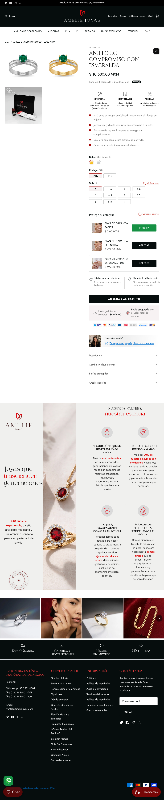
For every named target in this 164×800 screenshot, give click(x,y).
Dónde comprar (59, 699)
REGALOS (90, 31)
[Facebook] (10, 3)
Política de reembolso (98, 683)
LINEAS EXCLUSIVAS (111, 31)
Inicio (7, 41)
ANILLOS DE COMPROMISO (28, 31)
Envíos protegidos (98, 373)
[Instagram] (15, 3)
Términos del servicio (97, 694)
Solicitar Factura (59, 739)
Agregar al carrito (144, 245)
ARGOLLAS (53, 31)
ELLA (67, 31)
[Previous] (5, 618)
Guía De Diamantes (61, 744)
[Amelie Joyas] (82, 16)
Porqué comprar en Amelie (65, 689)
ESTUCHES (133, 31)
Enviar (128, 712)
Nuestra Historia (59, 678)
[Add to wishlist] (156, 51)
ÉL (77, 31)
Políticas (90, 678)
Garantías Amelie (60, 755)
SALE (147, 31)
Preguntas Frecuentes (62, 724)
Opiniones (56, 694)
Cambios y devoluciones (102, 364)
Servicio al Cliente (61, 683)
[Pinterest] (20, 3)
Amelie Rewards (59, 749)
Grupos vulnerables (96, 710)
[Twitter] (6, 3)
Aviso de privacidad (97, 689)
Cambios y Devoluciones (99, 705)
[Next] (159, 618)
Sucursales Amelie (60, 760)
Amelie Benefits (97, 383)
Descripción (95, 355)
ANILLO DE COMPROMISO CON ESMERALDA (34, 41)
